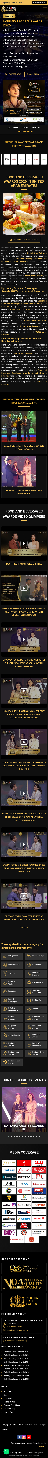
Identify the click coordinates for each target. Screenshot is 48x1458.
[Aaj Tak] (24, 1226)
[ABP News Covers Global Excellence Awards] (24, 1163)
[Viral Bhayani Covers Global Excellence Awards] (9, 1198)
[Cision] (39, 1226)
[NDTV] (24, 1177)
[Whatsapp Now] (6, 1451)
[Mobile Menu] (45, 8)
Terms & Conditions (12, 1405)
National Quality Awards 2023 (24, 1127)
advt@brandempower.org (17, 1341)
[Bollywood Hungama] (24, 1219)
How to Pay (8, 1412)
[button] (8, 1136)
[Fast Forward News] (39, 1233)
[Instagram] (24, 1437)
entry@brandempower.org (17, 1330)
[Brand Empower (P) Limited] (8, 9)
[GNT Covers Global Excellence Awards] (39, 1163)
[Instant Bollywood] (24, 1233)
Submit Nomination (39, 3)
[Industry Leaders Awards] (24, 1301)
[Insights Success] (9, 1233)
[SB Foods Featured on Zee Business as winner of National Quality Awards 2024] (24, 896)
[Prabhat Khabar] (9, 1219)
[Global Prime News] (9, 1226)
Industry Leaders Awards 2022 (16, 1376)
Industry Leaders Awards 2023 (16, 1365)
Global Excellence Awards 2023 (16, 1372)
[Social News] (17, 1239)
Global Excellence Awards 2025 (16, 1355)
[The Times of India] (39, 1170)
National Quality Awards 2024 (16, 1358)
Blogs (6, 1395)
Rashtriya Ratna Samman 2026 (16, 1352)
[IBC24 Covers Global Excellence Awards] (39, 1191)
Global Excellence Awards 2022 (16, 1379)
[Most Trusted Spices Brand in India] (24, 543)
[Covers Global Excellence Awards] (9, 1177)
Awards (16, 127)
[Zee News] (24, 1170)
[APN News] (24, 1205)
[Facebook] (19, 1437)
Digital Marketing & (16, 1455)
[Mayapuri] (39, 1219)
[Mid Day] (9, 1170)
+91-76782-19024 (14, 1327)
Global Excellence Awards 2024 (16, 1362)
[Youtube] (29, 1437)
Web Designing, (36, 1452)
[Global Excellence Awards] (24, 1268)
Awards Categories (31, 127)
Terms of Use (9, 1402)
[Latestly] (9, 1205)
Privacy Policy (9, 1409)
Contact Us (8, 1398)
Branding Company (32, 1455)
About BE (7, 1391)
